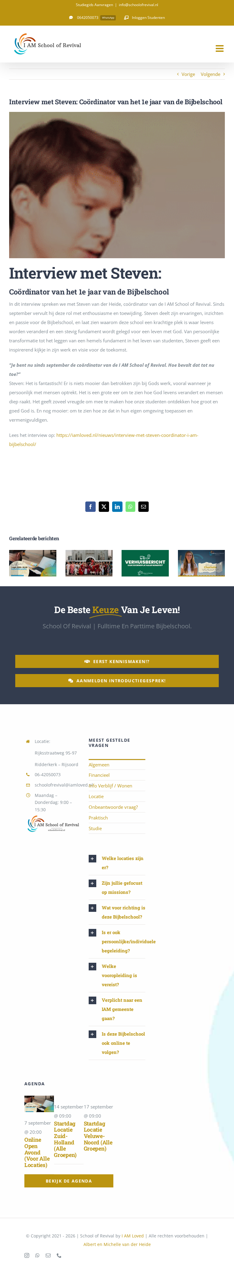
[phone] (59, 1255)
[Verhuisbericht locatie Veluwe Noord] (145, 563)
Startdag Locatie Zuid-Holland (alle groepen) (65, 1139)
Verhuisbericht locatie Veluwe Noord (145, 552)
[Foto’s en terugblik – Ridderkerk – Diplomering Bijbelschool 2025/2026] (89, 563)
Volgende (210, 74)
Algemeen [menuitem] (99, 765)
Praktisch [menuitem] (98, 818)
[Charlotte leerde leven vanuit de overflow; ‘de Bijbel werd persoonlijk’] (201, 563)
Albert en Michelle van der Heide (117, 1244)
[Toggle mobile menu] (220, 48)
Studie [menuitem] (95, 828)
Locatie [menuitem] (96, 796)
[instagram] (26, 1255)
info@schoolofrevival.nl (138, 4)
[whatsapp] (37, 1255)
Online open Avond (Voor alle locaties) (36, 1152)
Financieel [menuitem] (99, 775)
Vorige (188, 74)
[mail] (48, 1255)
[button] (13, 563)
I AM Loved (133, 1236)
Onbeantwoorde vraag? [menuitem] (113, 807)
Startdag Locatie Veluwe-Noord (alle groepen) (98, 1136)
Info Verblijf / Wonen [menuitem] (110, 786)
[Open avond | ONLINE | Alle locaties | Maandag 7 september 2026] (32, 563)
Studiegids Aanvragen (94, 4)
